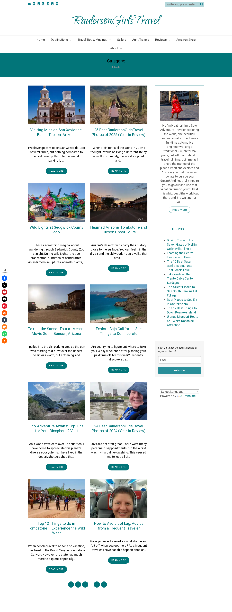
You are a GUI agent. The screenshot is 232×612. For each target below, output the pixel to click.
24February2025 (50, 437)
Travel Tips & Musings (92, 39)
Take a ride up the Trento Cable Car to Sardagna (180, 278)
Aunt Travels (140, 39)
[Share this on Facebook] (4, 278)
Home (41, 39)
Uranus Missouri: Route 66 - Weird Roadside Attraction (182, 321)
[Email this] (4, 299)
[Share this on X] (4, 285)
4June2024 (51, 539)
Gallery (121, 39)
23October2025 (113, 238)
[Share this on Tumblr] (4, 320)
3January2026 (113, 141)
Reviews (161, 39)
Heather (67, 141)
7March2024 (113, 534)
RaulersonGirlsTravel (116, 21)
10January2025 (113, 437)
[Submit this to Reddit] (4, 313)
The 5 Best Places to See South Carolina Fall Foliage (182, 291)
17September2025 (50, 340)
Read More (56, 171)
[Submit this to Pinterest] (4, 292)
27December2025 (50, 238)
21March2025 (113, 340)
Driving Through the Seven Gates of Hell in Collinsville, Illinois (182, 244)
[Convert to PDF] (4, 306)
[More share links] (4, 341)
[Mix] (4, 327)
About (114, 48)
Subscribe (179, 370)
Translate (189, 396)
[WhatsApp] (4, 334)
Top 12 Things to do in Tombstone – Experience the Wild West (56, 528)
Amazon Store (186, 39)
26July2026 (50, 141)
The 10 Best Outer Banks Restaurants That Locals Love (179, 266)
